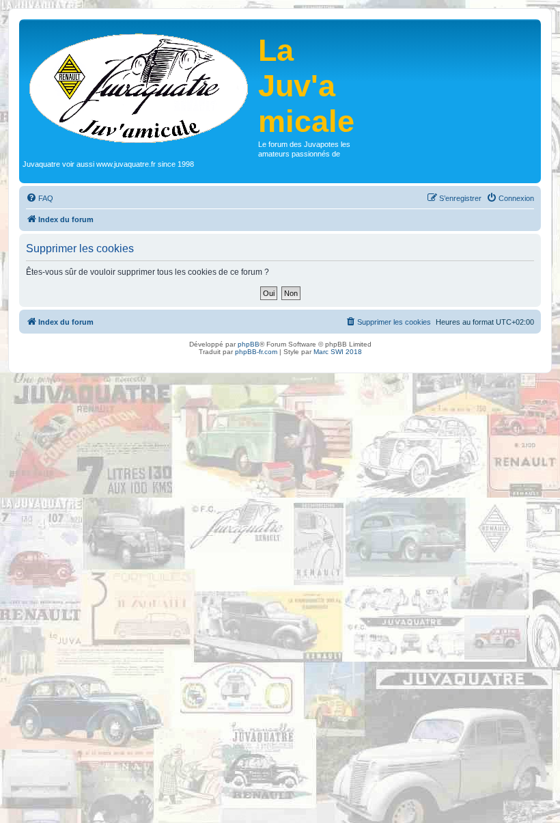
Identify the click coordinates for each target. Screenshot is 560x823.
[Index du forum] (140, 87)
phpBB (249, 344)
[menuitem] (39, 198)
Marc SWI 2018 (337, 351)
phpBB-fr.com (256, 351)
